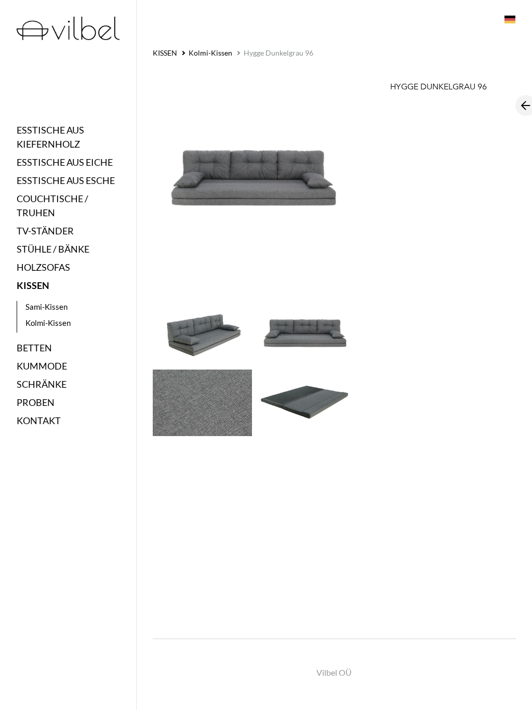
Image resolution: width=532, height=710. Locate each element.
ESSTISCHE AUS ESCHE (66, 180)
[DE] (509, 18)
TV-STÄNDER (45, 230)
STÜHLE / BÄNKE (53, 249)
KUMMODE (42, 366)
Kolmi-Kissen (48, 322)
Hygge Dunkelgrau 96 (278, 52)
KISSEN (33, 285)
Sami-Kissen (46, 306)
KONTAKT (39, 420)
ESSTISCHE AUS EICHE (65, 162)
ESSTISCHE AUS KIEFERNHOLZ (50, 137)
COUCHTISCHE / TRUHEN (52, 205)
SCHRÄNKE (41, 384)
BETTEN (34, 347)
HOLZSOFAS (43, 267)
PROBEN (36, 402)
